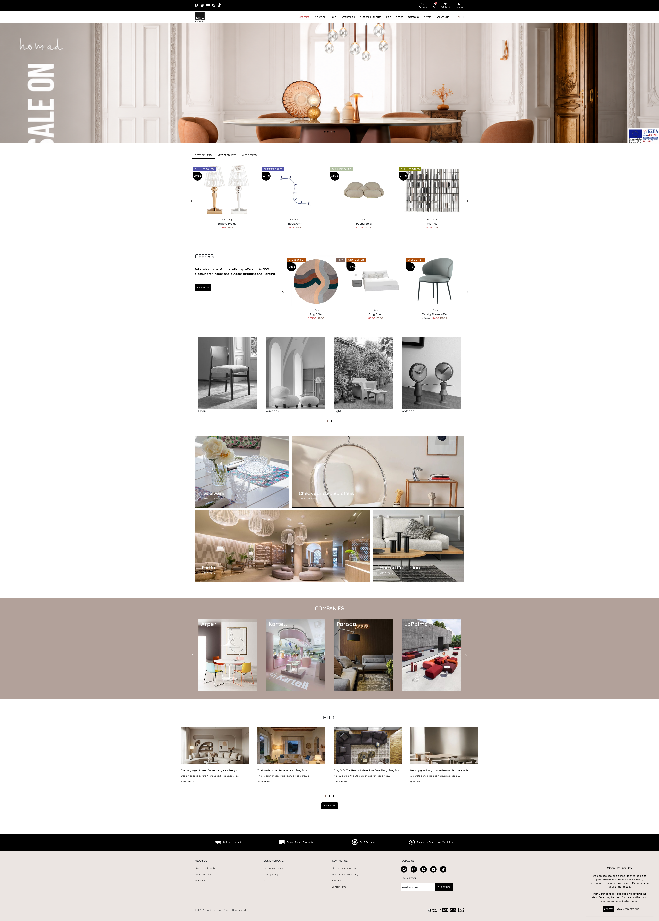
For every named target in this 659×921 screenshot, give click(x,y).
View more (203, 287)
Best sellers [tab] (203, 155)
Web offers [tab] (249, 155)
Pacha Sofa (364, 223)
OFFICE (399, 17)
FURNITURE (319, 17)
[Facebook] (197, 5)
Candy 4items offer (434, 314)
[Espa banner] (643, 135)
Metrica (432, 223)
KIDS (388, 17)
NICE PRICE (304, 17)
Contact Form (339, 886)
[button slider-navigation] (324, 132)
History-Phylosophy (205, 868)
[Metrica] (432, 190)
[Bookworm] (295, 190)
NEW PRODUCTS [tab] (227, 155)
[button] (328, 421)
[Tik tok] (220, 5)
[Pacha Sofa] (364, 190)
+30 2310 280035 (348, 868)
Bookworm (295, 223)
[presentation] (197, 654)
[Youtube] (209, 5)
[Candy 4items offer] (434, 280)
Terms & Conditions (273, 868)
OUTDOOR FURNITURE (370, 17)
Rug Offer (316, 314)
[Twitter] (423, 869)
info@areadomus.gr (349, 874)
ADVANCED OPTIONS (628, 909)
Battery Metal (226, 223)
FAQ (265, 880)
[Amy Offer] (375, 280)
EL (463, 16)
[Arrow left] (9, 83)
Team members (203, 874)
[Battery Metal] (226, 190)
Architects (200, 880)
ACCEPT (608, 909)
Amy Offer (375, 314)
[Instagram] (203, 5)
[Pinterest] (215, 5)
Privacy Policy (270, 874)
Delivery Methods (232, 842)
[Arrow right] (648, 83)
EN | (458, 16)
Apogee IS (241, 910)
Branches (337, 880)
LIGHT (333, 17)
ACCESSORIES (348, 17)
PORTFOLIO (413, 17)
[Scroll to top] (653, 917)
